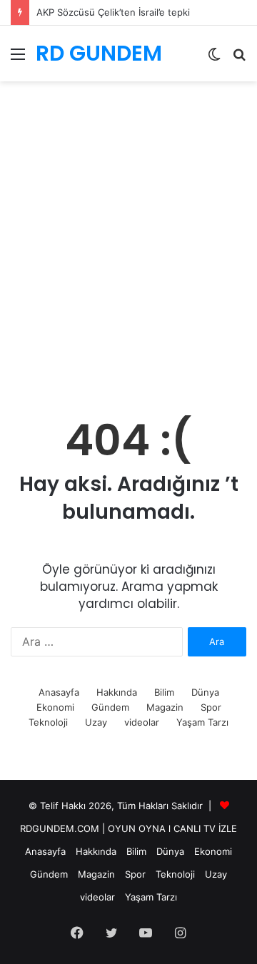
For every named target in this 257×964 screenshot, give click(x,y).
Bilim (164, 692)
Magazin (164, 707)
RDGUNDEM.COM (59, 828)
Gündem (110, 707)
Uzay (96, 722)
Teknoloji (48, 722)
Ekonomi (55, 707)
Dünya (205, 692)
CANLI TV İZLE (205, 828)
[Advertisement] (128, 260)
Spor (211, 707)
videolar (141, 722)
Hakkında (116, 692)
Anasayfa (59, 692)
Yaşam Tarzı (202, 722)
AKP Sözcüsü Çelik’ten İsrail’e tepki (113, 12)
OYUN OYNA (137, 828)
